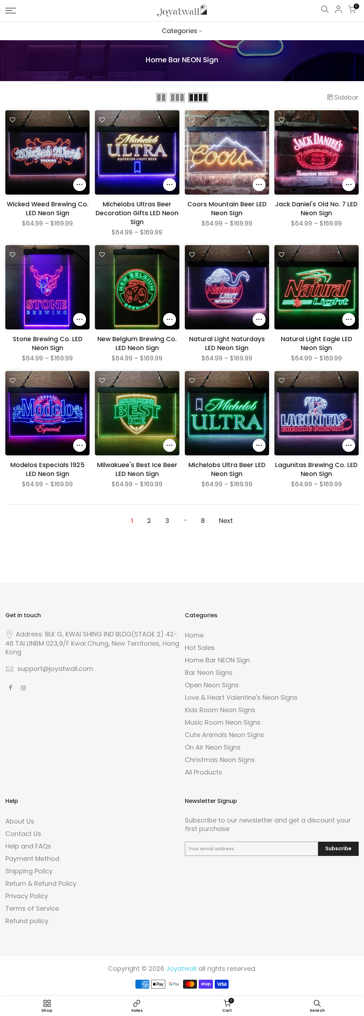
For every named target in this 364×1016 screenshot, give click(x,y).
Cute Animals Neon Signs (224, 734)
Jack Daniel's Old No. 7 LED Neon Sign (316, 208)
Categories (179, 30)
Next (226, 520)
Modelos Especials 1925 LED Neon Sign (47, 469)
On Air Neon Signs (213, 747)
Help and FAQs (28, 846)
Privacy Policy (26, 895)
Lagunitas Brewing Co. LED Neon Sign (316, 469)
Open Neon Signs (212, 685)
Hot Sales (200, 647)
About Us (19, 821)
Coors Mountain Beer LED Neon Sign (227, 208)
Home (194, 635)
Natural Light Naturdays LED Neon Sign (227, 343)
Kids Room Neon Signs (220, 709)
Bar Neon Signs (208, 672)
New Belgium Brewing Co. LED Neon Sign (137, 343)
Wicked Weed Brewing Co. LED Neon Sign (48, 208)
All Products (203, 772)
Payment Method (32, 858)
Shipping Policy (29, 871)
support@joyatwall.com (55, 668)
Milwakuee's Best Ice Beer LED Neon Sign (137, 469)
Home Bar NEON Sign (217, 660)
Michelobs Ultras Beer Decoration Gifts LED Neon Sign (137, 213)
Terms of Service (32, 908)
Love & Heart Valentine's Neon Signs (241, 697)
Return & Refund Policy (40, 883)
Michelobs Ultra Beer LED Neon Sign (227, 469)
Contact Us (23, 833)
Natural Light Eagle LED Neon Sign (316, 343)
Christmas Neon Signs (220, 759)
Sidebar (346, 97)
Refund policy (26, 920)
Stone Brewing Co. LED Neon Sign (47, 343)
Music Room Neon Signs (223, 722)
